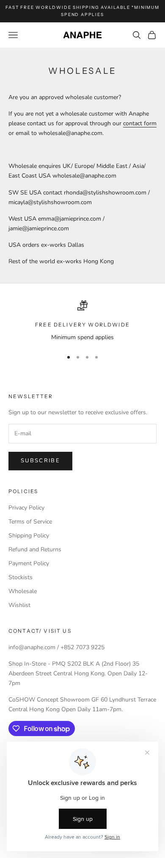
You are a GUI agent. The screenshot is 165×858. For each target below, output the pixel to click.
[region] (82, 321)
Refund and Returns (34, 549)
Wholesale (22, 591)
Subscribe (40, 460)
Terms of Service (30, 522)
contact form (140, 123)
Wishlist (19, 605)
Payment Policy (28, 563)
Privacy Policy (26, 508)
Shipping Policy (28, 536)
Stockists (20, 577)
